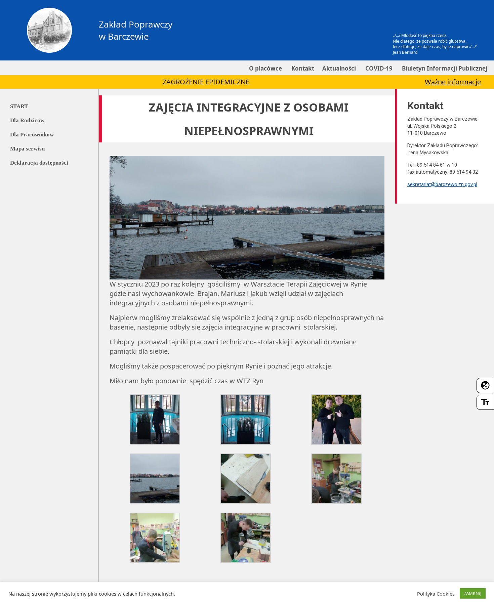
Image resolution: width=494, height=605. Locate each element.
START (19, 106)
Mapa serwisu (27, 148)
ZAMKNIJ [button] (473, 593)
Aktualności (339, 68)
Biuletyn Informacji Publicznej (444, 68)
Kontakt (302, 68)
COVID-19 (378, 68)
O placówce (265, 68)
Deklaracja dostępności (39, 163)
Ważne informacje (453, 81)
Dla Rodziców (27, 120)
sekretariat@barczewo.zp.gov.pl (442, 184)
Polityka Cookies (436, 594)
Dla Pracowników (32, 134)
